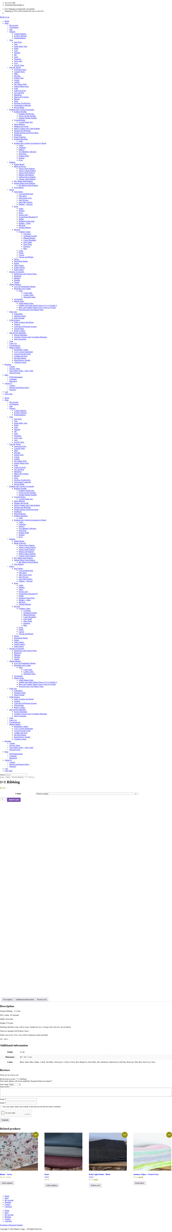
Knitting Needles (20, 112)
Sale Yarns (18, 42)
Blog (6, 375)
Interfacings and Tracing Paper (25, 274)
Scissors (17, 324)
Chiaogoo (22, 147)
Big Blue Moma (20, 358)
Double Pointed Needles (28, 118)
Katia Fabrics (19, 270)
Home (7, 21)
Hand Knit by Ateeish (22, 360)
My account (13, 25)
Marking (17, 278)
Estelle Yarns (19, 78)
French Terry (23, 215)
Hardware (17, 276)
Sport (16, 57)
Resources (13, 381)
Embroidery (18, 314)
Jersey (21, 213)
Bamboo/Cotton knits (27, 221)
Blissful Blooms (29, 238)
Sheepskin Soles (29, 297)
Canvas (21, 255)
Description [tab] (7, 1000)
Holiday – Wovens (26, 204)
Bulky (16, 48)
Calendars (13, 379)
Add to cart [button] (95, 1185)
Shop (7, 23)
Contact (12, 385)
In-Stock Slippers (20, 36)
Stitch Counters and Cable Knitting (27, 129)
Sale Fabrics (18, 192)
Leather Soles (28, 295)
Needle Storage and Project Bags (26, 133)
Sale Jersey (23, 196)
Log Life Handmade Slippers (25, 286)
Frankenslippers (20, 38)
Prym (21, 160)
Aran (16, 51)
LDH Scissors (14, 320)
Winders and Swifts (21, 126)
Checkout (8, 1207)
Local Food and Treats (22, 354)
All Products (14, 27)
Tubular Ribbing (25, 228)
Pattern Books (19, 164)
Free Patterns (19, 188)
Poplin (21, 253)
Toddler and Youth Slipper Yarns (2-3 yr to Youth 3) (38, 305)
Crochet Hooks (19, 120)
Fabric (11, 190)
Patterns (12, 162)
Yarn (11, 40)
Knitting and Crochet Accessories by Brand (30, 143)
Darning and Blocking (22, 131)
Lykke (21, 145)
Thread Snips (19, 329)
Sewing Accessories (16, 272)
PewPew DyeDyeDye (22, 103)
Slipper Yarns (19, 301)
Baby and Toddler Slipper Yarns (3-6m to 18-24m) (37, 308)
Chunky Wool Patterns (27, 179)
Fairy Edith (27, 242)
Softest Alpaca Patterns (27, 177)
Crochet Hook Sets (26, 122)
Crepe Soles (27, 293)
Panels (16, 263)
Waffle (21, 219)
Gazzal (16, 80)
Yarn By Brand (15, 67)
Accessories (18, 299)
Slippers (12, 32)
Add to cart (14, 800)
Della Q (22, 150)
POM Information (16, 377)
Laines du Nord (20, 91)
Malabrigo (18, 95)
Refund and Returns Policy (19, 388)
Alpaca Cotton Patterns (27, 171)
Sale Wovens (23, 200)
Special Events (14, 373)
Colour (18, 794)
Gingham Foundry (30, 236)
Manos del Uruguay (21, 97)
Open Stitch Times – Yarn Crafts (21, 371)
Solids (21, 209)
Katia (16, 89)
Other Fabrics (19, 265)
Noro (16, 101)
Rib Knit (22, 225)
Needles (17, 280)
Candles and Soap (20, 356)
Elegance (26, 246)
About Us (8, 383)
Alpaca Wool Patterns (27, 173)
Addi (20, 141)
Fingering (17, 59)
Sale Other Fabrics (25, 202)
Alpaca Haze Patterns (27, 169)
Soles (21, 291)
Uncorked (27, 234)
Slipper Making (15, 284)
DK (15, 55)
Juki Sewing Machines (17, 333)
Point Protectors (20, 137)
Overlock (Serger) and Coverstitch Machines (30, 337)
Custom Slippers (20, 34)
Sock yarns (18, 61)
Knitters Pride (24, 156)
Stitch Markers (19, 124)
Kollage (22, 158)
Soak (11, 341)
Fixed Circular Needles (27, 116)
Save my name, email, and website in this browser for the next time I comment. (32, 1107)
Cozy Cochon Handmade (23, 352)
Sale (11, 30)
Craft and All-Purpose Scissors (25, 327)
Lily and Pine (19, 93)
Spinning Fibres (20, 316)
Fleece (16, 259)
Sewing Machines (20, 335)
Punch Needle (19, 318)
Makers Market (15, 348)
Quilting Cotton (24, 232)
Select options (7, 1183)
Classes (12, 367)
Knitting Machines (21, 139)
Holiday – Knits (25, 223)
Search (2, 775)
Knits (16, 206)
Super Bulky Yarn (20, 46)
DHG (16, 74)
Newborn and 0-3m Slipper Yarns (31, 310)
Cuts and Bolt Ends (26, 194)
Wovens (17, 230)
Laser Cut (13, 343)
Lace (16, 63)
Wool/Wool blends (21, 261)
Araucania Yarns (20, 70)
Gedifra (17, 82)
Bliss (25, 249)
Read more (139, 1183)
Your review (5, 1087)
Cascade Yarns (19, 72)
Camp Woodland (29, 240)
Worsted (17, 53)
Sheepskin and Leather (22, 289)
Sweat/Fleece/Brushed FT (28, 217)
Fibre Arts (13, 312)
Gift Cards (8, 394)
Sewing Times (14, 369)
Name (3, 1099)
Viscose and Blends (26, 257)
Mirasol (17, 99)
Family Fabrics (19, 268)
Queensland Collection (22, 105)
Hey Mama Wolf (20, 84)
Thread (16, 282)
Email (3, 1103)
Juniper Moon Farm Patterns (24, 183)
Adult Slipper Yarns (26, 303)
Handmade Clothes (21, 350)
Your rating (5, 1084)
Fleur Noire (27, 244)
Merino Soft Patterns (26, 175)
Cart (6, 392)
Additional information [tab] (25, 1000)
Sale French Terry (25, 198)
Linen (21, 251)
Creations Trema (20, 362)
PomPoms (18, 135)
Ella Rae (17, 76)
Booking (8, 364)
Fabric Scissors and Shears (24, 322)
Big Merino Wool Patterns (28, 185)
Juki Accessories (20, 339)
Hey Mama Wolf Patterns (23, 181)
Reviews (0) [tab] (41, 1000)
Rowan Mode (19, 107)
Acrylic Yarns (19, 65)
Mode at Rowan (20, 166)
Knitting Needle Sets (26, 114)
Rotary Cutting (19, 331)
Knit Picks (22, 154)
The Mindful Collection (27, 152)
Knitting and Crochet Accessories (21, 110)
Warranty (12, 390)
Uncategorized (14, 345)
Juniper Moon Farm (21, 86)
